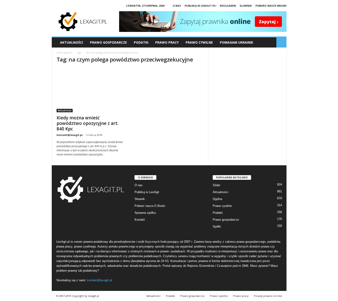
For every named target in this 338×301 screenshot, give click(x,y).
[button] (281, 42)
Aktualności (71, 42)
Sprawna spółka (145, 212)
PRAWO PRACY (167, 42)
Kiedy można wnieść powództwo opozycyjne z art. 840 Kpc (87, 123)
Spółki (217, 226)
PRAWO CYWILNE (199, 42)
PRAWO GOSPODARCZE (108, 42)
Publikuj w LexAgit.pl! (200, 5)
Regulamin (228, 5)
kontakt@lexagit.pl (70, 135)
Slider (216, 185)
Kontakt (140, 219)
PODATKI (141, 42)
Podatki (218, 212)
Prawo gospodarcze (226, 219)
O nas (177, 5)
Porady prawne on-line (268, 296)
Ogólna (217, 199)
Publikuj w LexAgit (147, 192)
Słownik (246, 5)
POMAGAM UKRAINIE (236, 42)
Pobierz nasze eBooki (270, 5)
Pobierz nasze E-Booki (150, 206)
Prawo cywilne (222, 206)
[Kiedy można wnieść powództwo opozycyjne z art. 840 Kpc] (91, 90)
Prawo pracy (241, 296)
